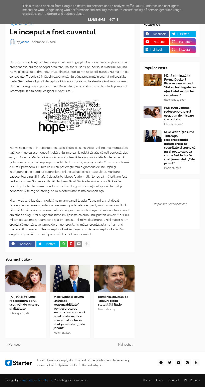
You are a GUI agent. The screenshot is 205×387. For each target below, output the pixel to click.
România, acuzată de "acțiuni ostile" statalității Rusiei (113, 300)
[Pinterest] (71, 244)
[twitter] (169, 362)
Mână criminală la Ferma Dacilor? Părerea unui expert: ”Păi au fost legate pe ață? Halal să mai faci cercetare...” (180, 85)
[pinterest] (187, 362)
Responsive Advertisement (170, 204)
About (160, 380)
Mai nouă (14, 344)
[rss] (196, 362)
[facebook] (161, 362)
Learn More (96, 19)
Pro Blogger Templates (36, 380)
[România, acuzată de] (114, 278)
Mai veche (124, 344)
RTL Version (192, 380)
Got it (114, 19)
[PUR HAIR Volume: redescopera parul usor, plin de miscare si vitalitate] (25, 278)
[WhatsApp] (63, 244)
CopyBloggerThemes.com (71, 380)
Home (147, 380)
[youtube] (178, 362)
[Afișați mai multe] (86, 244)
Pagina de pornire (21, 24)
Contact (174, 380)
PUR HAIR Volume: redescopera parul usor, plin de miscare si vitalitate (24, 302)
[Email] (78, 244)
